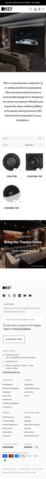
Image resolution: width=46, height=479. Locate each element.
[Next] (20, 170)
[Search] (30, 9)
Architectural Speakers (11, 403)
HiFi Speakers (8, 384)
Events (26, 396)
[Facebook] (4, 295)
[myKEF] (39, 9)
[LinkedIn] (19, 295)
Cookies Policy (24, 469)
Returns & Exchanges (32, 424)
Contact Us (6, 436)
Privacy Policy (38, 469)
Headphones (7, 399)
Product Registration (10, 424)
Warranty (27, 428)
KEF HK (19, 472)
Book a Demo (7, 432)
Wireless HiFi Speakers (11, 388)
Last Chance (28, 392)
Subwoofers (7, 396)
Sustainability (29, 432)
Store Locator (7, 428)
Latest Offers (28, 384)
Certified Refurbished (32, 388)
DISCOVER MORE (23, 251)
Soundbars (6, 392)
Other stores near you (11, 372)
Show (5, 138)
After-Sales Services (31, 436)
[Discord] (30, 295)
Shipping (27, 421)
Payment (27, 417)
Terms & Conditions (10, 469)
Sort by (6, 145)
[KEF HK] (7, 9)
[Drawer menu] (43, 9)
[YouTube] (25, 295)
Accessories (7, 407)
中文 (37, 447)
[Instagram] (14, 295)
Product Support (8, 421)
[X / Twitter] (9, 295)
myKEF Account (8, 417)
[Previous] (15, 170)
